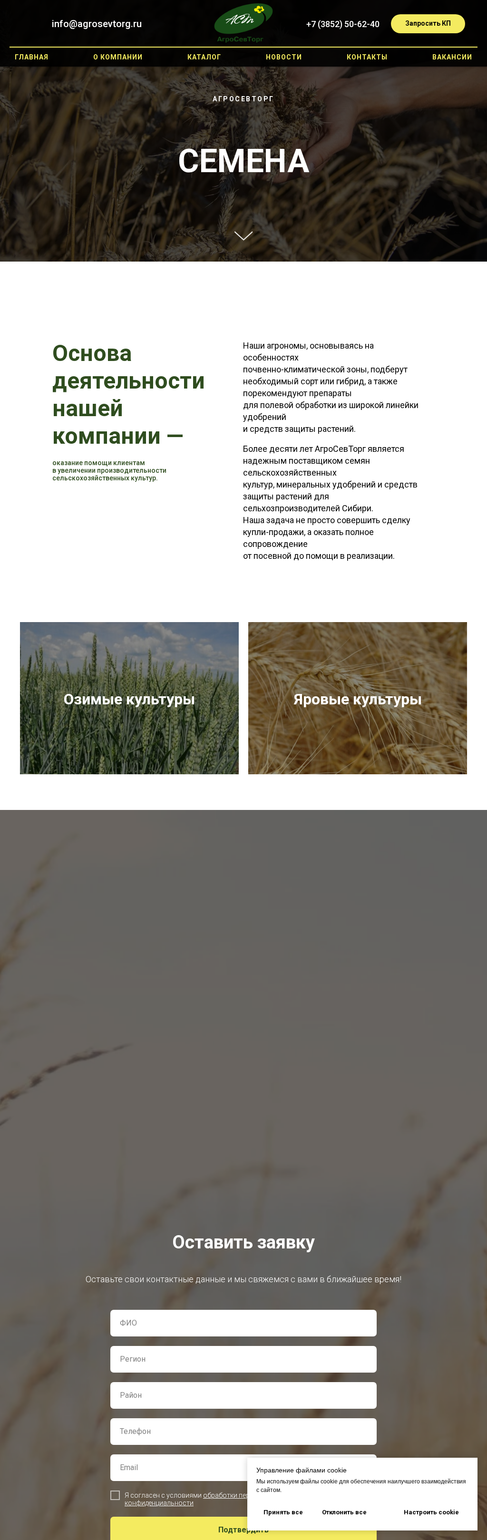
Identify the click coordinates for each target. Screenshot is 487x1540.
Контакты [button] (367, 57)
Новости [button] (284, 57)
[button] (428, 23)
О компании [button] (118, 57)
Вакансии (452, 57)
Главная (32, 57)
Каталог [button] (204, 57)
